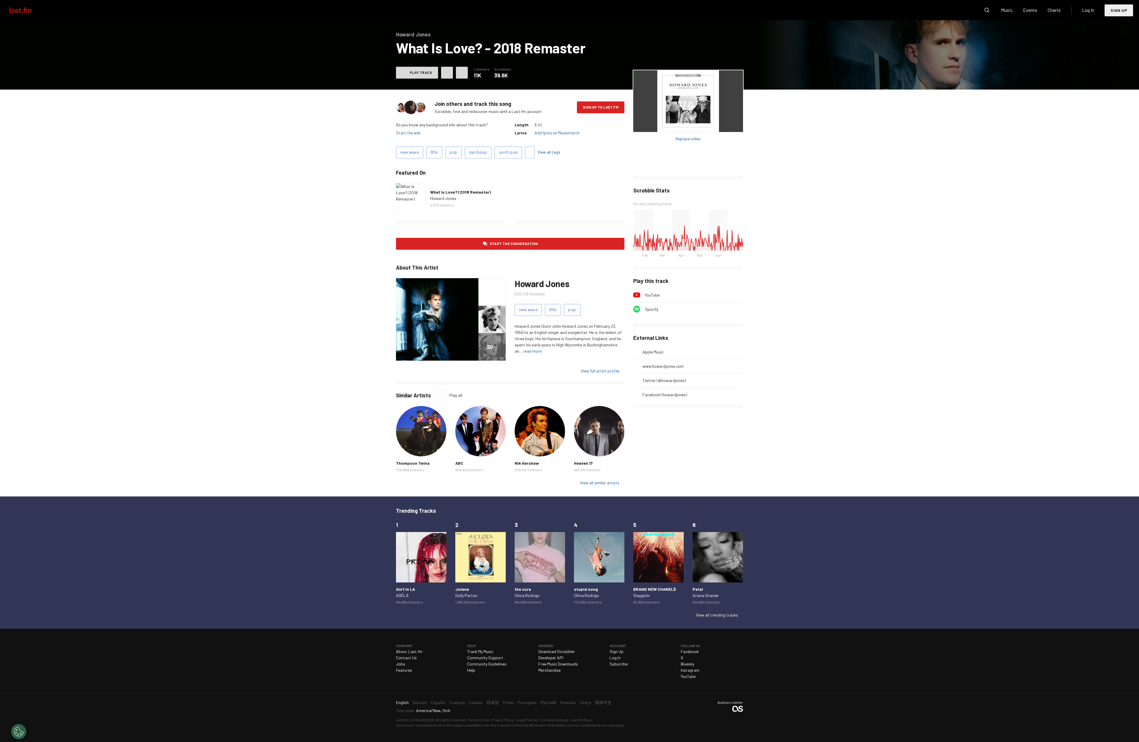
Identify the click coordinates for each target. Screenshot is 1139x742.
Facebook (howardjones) (664, 394)
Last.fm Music (581, 720)
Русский (548, 702)
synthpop (478, 152)
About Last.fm (409, 651)
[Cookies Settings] (18, 731)
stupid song (586, 589)
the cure (523, 589)
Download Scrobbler (556, 651)
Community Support (485, 657)
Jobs (400, 663)
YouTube (652, 294)
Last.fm (27, 10)
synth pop (508, 152)
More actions (462, 73)
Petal (698, 589)
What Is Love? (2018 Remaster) (460, 192)
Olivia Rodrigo (527, 595)
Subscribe (619, 663)
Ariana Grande (705, 595)
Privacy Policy (502, 720)
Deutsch (420, 702)
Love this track (447, 73)
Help (471, 670)
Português (527, 702)
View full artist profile (600, 370)
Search (987, 10)
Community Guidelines (486, 663)
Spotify (651, 309)
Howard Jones (443, 198)
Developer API (550, 657)
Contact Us (406, 657)
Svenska (567, 702)
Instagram (690, 670)
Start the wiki (408, 132)
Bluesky (687, 663)
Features (404, 670)
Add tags (529, 152)
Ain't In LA (405, 589)
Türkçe (585, 702)
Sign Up (1119, 10)
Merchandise (549, 670)
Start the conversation (514, 243)
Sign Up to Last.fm (600, 107)
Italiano (476, 702)
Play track (421, 72)
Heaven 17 (583, 463)
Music (1007, 10)
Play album (688, 101)
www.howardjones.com (663, 366)
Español (438, 702)
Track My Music (480, 651)
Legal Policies (527, 720)
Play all (455, 395)
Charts (1054, 10)
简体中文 (603, 702)
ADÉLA (402, 595)
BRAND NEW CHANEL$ (654, 589)
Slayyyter (641, 595)
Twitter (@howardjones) (664, 380)
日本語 (492, 702)
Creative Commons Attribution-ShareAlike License (538, 725)
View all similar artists (599, 482)
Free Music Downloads (558, 663)
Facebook (690, 651)
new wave (409, 152)
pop (453, 152)
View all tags (548, 152)
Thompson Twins (413, 463)
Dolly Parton (466, 595)
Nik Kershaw (527, 463)
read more (532, 351)
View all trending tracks (717, 614)
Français (457, 702)
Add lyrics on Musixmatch (557, 132)
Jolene (462, 589)
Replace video (688, 138)
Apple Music (653, 351)
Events (1030, 10)
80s (434, 152)
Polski (508, 702)
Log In (1088, 10)
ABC (459, 463)
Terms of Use (478, 720)
